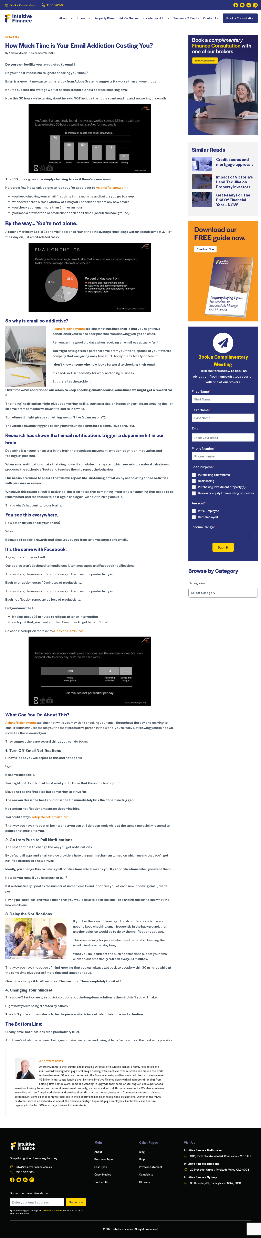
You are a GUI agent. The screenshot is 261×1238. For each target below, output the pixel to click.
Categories (196, 583)
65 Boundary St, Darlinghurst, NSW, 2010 (215, 1183)
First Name (201, 391)
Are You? (199, 503)
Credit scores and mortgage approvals (234, 161)
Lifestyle (12, 36)
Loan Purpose (203, 466)
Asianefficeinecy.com (68, 328)
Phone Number (204, 448)
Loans (81, 18)
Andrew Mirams (18, 53)
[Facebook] (235, 5)
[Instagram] (255, 5)
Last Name (201, 409)
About (63, 18)
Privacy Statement (52, 1210)
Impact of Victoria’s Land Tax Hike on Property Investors (234, 182)
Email (197, 428)
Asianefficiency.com (111, 187)
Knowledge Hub (153, 18)
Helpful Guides (128, 18)
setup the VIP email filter (49, 816)
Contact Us (211, 18)
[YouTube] (242, 5)
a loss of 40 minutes (68, 630)
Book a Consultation (22, 5)
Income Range (203, 526)
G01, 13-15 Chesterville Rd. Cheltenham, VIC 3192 (220, 1156)
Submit (223, 547)
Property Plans (104, 18)
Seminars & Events (186, 18)
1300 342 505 (55, 5)
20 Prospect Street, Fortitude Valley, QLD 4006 (219, 1169)
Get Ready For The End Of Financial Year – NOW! (233, 199)
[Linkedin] (248, 5)
